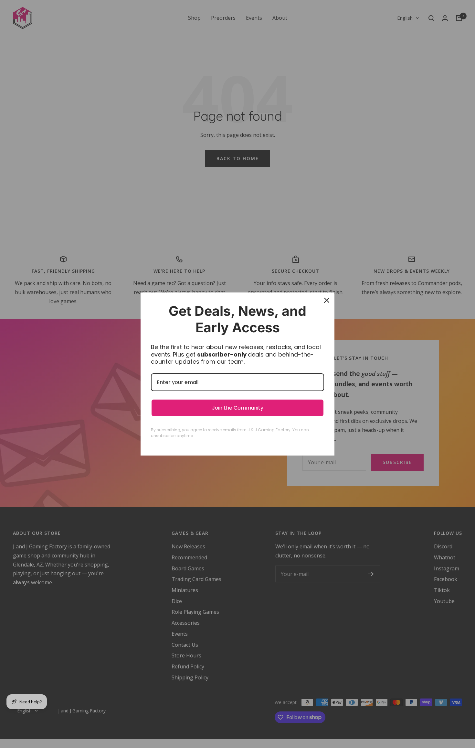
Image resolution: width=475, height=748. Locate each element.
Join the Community (237, 408)
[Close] (326, 300)
